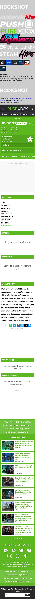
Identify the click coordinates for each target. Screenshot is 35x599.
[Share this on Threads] (26, 325)
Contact (16, 425)
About (12, 422)
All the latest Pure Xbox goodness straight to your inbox (17, 590)
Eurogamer (23, 578)
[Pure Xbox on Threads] (17, 556)
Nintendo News (8, 578)
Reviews (14, 156)
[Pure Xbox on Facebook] (25, 556)
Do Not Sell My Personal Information (18, 566)
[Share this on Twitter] (22, 325)
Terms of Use (9, 429)
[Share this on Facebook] (18, 325)
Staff (17, 422)
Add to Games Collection (13, 150)
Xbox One (14, 127)
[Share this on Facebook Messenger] (29, 325)
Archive (27, 429)
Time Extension (11, 575)
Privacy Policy (26, 425)
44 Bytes (20, 564)
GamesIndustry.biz (12, 581)
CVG (22, 581)
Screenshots (25, 156)
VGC (30, 578)
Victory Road (15, 130)
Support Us (8, 425)
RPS (27, 581)
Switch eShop (6, 219)
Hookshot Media (14, 98)
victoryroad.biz (6, 226)
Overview (5, 156)
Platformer (5, 205)
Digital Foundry (24, 575)
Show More (17, 539)
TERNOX (13, 132)
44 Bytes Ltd (18, 100)
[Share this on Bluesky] (14, 325)
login (27, 381)
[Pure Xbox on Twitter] (21, 551)
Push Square (25, 571)
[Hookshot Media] (14, 13)
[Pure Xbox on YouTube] (13, 551)
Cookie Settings (11, 432)
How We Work (26, 422)
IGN (16, 578)
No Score (6, 145)
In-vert (14, 123)
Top (6, 422)
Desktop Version (23, 432)
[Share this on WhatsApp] (10, 325)
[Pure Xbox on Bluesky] (29, 551)
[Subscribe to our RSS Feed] (5, 551)
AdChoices (29, 564)
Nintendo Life (14, 571)
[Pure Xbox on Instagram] (9, 556)
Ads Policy (19, 429)
